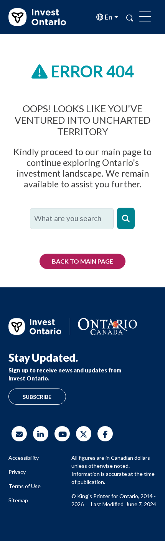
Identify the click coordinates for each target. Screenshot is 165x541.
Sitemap (18, 500)
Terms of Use (24, 486)
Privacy (17, 472)
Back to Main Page (82, 261)
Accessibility (23, 457)
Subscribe (37, 396)
